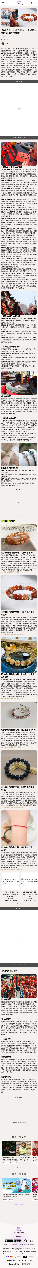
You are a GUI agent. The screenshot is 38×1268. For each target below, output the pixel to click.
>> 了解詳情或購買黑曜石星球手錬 (12, 807)
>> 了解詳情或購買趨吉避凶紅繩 (11, 870)
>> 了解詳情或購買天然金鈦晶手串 (12, 699)
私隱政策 (21, 1245)
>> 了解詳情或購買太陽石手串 (11, 572)
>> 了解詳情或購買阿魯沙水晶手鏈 (12, 634)
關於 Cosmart (7, 1245)
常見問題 (32, 1245)
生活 (4, 36)
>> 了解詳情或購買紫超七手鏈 (11, 747)
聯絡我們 (26, 1245)
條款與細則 (14, 1245)
